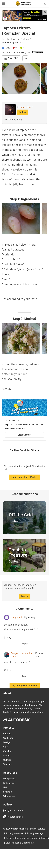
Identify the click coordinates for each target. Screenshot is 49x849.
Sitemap (7, 791)
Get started (9, 783)
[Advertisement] (24, 15)
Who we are (9, 796)
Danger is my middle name (21, 655)
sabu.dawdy (11, 39)
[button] (3, 3)
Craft (5, 746)
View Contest (24, 434)
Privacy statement (15, 833)
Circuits (7, 733)
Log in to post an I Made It (24, 477)
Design (6, 742)
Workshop (8, 738)
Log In (24, 596)
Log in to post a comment (24, 685)
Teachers (7, 764)
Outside (7, 760)
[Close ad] (44, 12)
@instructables (15, 810)
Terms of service (37, 828)
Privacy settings (35, 833)
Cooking (25, 39)
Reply (25, 643)
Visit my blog (15, 119)
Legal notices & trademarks (20, 842)
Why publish (9, 778)
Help (5, 787)
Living (6, 755)
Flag (9, 637)
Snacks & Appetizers (12, 42)
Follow (22, 112)
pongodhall (16, 617)
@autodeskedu (15, 816)
